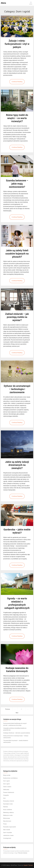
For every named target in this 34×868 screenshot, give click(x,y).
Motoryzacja (6, 818)
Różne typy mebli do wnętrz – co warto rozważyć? (17, 118)
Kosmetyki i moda (8, 804)
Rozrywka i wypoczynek (9, 826)
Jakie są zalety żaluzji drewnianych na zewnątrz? (17, 465)
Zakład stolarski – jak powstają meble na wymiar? (17, 317)
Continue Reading (17, 81)
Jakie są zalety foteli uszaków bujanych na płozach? (17, 253)
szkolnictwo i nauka (8, 835)
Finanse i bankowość (8, 792)
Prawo (5, 824)
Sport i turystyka (7, 832)
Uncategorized (7, 838)
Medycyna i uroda (7, 815)
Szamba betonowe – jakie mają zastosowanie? (17, 183)
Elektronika (6, 789)
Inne (4, 798)
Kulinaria (5, 806)
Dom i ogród (6, 781)
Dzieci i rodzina (7, 786)
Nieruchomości (7, 821)
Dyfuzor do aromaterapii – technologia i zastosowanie (17, 389)
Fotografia (6, 795)
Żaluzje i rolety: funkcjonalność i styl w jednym (17, 44)
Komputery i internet (8, 801)
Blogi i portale (6, 775)
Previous (7, 709)
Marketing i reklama (8, 812)
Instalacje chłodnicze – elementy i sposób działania (16, 733)
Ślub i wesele (6, 829)
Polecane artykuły (22, 853)
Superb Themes (28, 865)
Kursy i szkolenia (7, 809)
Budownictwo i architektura (10, 778)
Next (17, 712)
